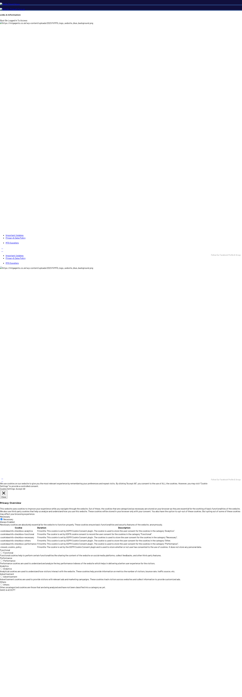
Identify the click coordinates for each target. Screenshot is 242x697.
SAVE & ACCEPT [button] (7, 590)
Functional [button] (5, 550)
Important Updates (15, 235)
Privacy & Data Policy (15, 237)
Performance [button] (6, 558)
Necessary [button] (5, 516)
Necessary (8, 519)
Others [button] (3, 582)
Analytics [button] (4, 566)
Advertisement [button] (7, 574)
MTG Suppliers (12, 242)
